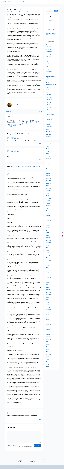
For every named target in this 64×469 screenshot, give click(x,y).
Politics (11, 125)
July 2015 (47, 316)
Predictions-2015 (49, 111)
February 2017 (48, 289)
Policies (43, 460)
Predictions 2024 (48, 94)
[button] (42, 2)
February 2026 (48, 155)
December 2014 (48, 324)
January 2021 (48, 218)
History (47, 79)
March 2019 (48, 254)
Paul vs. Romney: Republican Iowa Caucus (23, 121)
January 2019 (48, 257)
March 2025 (48, 173)
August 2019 (48, 245)
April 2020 (47, 233)
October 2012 (48, 341)
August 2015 (48, 314)
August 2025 (48, 165)
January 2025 (48, 176)
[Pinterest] (62, 235)
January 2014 (48, 332)
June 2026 (47, 148)
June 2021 (47, 210)
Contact (43, 459)
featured (47, 69)
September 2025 (48, 163)
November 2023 (48, 190)
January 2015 (48, 322)
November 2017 (48, 277)
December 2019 (48, 240)
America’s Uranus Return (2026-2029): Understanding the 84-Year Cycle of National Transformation (51, 34)
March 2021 (48, 215)
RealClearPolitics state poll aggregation (22, 28)
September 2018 (48, 264)
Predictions (48, 92)
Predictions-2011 (49, 102)
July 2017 (47, 284)
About (57, 1)
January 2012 (48, 351)
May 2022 (47, 202)
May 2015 (47, 319)
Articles (47, 44)
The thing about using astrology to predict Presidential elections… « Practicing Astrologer (25, 166)
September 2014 (48, 327)
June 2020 (47, 230)
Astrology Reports (32, 461)
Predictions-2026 (49, 127)
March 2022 (48, 203)
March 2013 (48, 334)
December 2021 (48, 205)
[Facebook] (62, 232)
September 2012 (48, 342)
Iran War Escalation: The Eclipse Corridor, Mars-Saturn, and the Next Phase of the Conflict (51, 19)
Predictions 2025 (48, 97)
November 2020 (48, 222)
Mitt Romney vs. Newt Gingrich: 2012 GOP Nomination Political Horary (11, 122)
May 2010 (47, 359)
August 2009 (48, 364)
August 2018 (48, 265)
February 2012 (48, 349)
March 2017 (48, 287)
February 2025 (48, 175)
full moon (47, 74)
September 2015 (48, 312)
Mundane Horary (48, 87)
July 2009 (47, 366)
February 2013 (48, 336)
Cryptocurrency (48, 59)
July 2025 (47, 166)
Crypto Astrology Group (49, 58)
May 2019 (47, 250)
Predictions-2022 (49, 126)
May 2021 (47, 212)
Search (56, 10)
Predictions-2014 (49, 109)
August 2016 (48, 299)
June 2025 (47, 168)
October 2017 (48, 279)
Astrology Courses (32, 462)
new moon (47, 89)
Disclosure (47, 61)
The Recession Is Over (49, 131)
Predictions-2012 (49, 104)
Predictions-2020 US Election (50, 122)
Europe (47, 64)
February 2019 (48, 255)
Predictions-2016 (49, 112)
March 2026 (48, 153)
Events (47, 66)
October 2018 (48, 262)
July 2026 (47, 146)
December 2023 (48, 188)
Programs (20, 463)
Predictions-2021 (49, 124)
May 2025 (47, 170)
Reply (40, 143)
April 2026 (47, 151)
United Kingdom (48, 136)
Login (61, 1)
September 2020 (48, 225)
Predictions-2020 (49, 121)
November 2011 (48, 354)
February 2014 (48, 331)
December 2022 (48, 198)
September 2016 (48, 297)
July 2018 (47, 267)
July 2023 (47, 193)
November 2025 (48, 160)
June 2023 (47, 195)
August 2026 (48, 145)
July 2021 (47, 208)
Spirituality (47, 129)
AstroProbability (48, 56)
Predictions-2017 (49, 116)
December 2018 (48, 259)
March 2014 (48, 329)
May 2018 (47, 270)
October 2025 (48, 161)
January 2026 (48, 156)
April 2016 (47, 304)
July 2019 (47, 247)
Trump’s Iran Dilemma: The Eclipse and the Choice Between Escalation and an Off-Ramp (51, 23)
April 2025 (47, 171)
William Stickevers (8, 2)
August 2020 (48, 227)
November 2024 (48, 180)
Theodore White (13, 137)
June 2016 (47, 302)
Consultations (47, 1)
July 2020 (47, 228)
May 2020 (47, 232)
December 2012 (48, 337)
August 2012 (48, 344)
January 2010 (48, 361)
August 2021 (48, 207)
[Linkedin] (62, 236)
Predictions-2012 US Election (50, 106)
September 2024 (48, 183)
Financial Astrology (49, 71)
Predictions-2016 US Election (50, 114)
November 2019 (48, 242)
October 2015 (48, 311)
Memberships (40, 1)
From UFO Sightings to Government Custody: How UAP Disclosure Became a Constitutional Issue (51, 30)
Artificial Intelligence (49, 46)
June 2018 (47, 269)
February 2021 (48, 217)
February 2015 (48, 321)
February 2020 (48, 237)
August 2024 (48, 185)
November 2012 (48, 339)
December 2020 (48, 220)
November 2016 (48, 294)
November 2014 (48, 326)
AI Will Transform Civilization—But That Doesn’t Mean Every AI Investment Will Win (51, 27)
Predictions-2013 (49, 107)
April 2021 (47, 213)
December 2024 (48, 178)
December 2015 (48, 309)
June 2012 (47, 346)
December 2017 (48, 275)
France (47, 73)
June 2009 (47, 368)
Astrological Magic (49, 49)
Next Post (41, 111)
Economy (47, 63)
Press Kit (43, 462)
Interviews (47, 82)
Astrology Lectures (49, 54)
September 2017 (48, 280)
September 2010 (48, 356)
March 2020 (48, 235)
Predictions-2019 (49, 119)
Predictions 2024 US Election (50, 96)
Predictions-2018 (49, 117)
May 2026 (47, 150)
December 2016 (48, 292)
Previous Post (8, 111)
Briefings (52, 1)
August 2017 (48, 282)
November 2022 (48, 200)
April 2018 (47, 272)
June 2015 (47, 317)
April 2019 (47, 252)
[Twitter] (62, 233)
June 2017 (47, 285)
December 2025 (48, 158)
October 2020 (48, 223)
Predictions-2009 (49, 99)
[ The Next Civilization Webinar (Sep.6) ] (29, 1)
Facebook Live (48, 68)
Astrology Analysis (49, 51)
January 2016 (48, 307)
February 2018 (48, 274)
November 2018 (48, 260)
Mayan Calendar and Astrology (51, 84)
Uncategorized (48, 134)
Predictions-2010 (49, 101)
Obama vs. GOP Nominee (35, 120)
